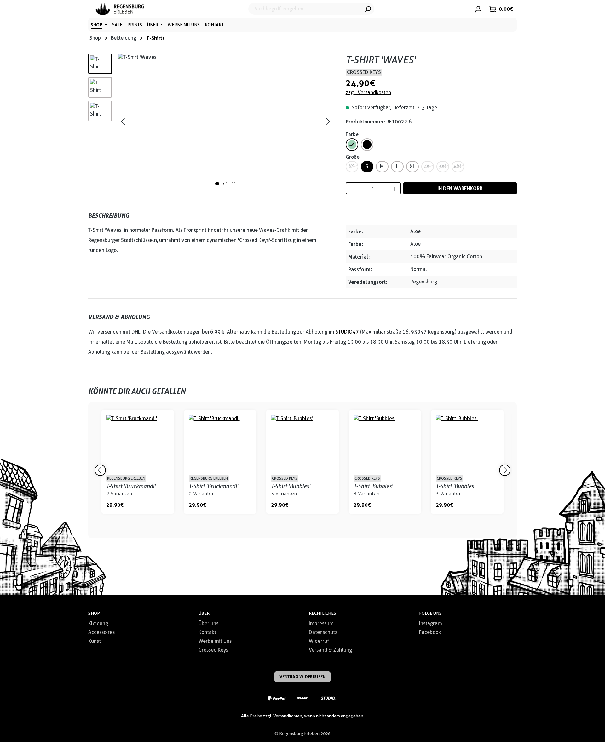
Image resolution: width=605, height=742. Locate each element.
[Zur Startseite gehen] (119, 9)
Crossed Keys (213, 650)
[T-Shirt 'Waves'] (225, 121)
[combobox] (305, 9)
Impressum (321, 623)
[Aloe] (352, 144)
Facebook (430, 632)
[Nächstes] (328, 121)
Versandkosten (287, 715)
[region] (210, 121)
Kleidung (98, 623)
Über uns (208, 623)
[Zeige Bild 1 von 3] (217, 183)
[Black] (367, 144)
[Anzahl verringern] (352, 188)
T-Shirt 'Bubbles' (290, 486)
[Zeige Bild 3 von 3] (233, 183)
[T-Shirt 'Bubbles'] (302, 443)
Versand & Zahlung (330, 650)
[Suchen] (367, 9)
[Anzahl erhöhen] (395, 188)
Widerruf (319, 641)
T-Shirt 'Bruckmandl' (131, 486)
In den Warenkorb (460, 188)
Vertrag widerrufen (302, 676)
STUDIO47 (347, 332)
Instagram (430, 623)
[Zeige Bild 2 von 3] (225, 183)
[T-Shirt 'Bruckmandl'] (137, 443)
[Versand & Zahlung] (276, 698)
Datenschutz (323, 632)
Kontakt (207, 632)
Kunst (94, 641)
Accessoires (101, 632)
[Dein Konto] (478, 9)
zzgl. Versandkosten (368, 92)
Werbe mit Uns (215, 641)
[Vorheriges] (123, 121)
